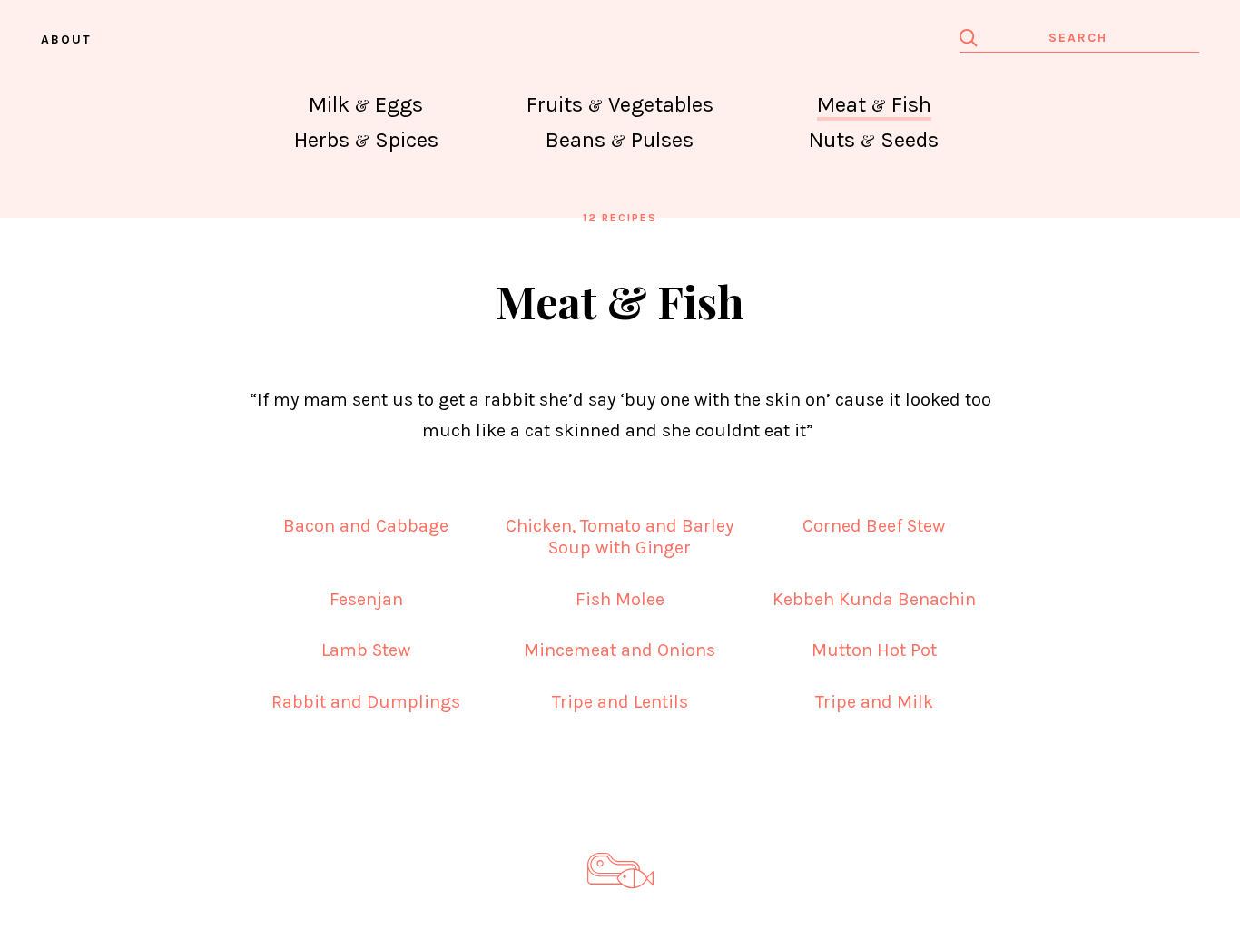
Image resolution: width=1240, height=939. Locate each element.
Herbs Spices (366, 139)
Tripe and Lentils (620, 701)
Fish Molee (620, 599)
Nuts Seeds (874, 139)
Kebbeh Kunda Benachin (874, 599)
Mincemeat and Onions (619, 650)
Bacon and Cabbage (365, 525)
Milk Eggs (366, 104)
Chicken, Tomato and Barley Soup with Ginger (619, 536)
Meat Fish (874, 104)
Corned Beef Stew (873, 525)
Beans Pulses (620, 139)
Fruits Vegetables (620, 104)
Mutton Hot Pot (874, 650)
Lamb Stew (365, 650)
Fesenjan (366, 599)
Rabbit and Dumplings (365, 701)
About (66, 39)
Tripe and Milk (874, 701)
